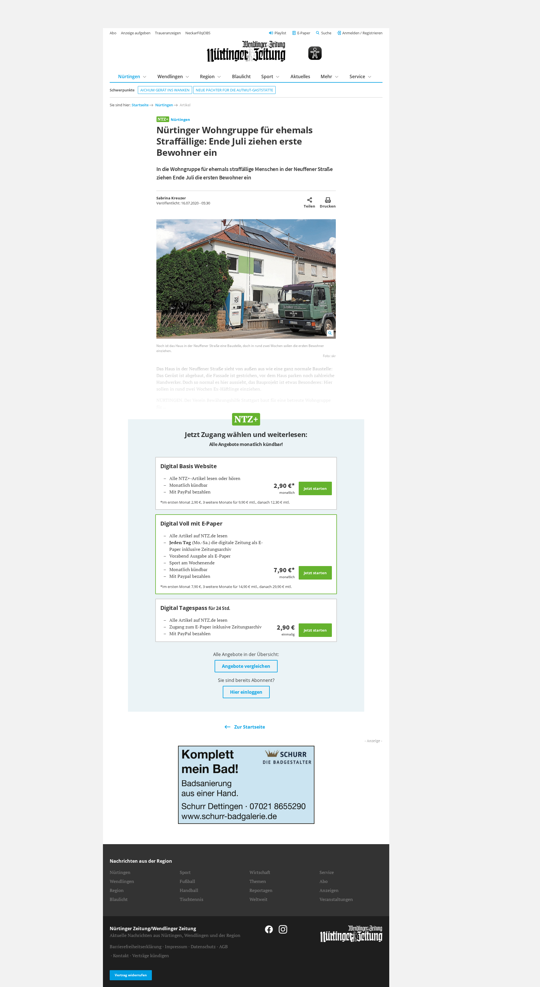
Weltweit (258, 899)
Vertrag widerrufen (131, 975)
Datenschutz (203, 946)
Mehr (326, 76)
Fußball (187, 881)
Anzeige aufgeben (135, 32)
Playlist (280, 32)
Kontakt (121, 955)
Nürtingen (129, 76)
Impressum (176, 946)
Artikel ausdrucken (328, 199)
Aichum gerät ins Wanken (165, 90)
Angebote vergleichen (246, 666)
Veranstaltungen (336, 899)
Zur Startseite (249, 727)
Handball (189, 890)
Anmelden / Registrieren (362, 32)
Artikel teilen (309, 199)
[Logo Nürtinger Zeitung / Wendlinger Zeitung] (246, 51)
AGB (223, 946)
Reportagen (261, 890)
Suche (326, 32)
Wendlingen (170, 76)
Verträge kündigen (150, 955)
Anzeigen (329, 890)
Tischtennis (191, 899)
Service (357, 76)
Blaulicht (241, 76)
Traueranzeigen (168, 32)
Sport (267, 76)
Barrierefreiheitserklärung (135, 946)
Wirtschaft (259, 872)
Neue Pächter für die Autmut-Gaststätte (234, 90)
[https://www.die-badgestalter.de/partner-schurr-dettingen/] (246, 784)
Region (207, 76)
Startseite (140, 104)
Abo (113, 32)
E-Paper (303, 32)
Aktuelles (300, 76)
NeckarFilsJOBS (197, 32)
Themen (257, 881)
